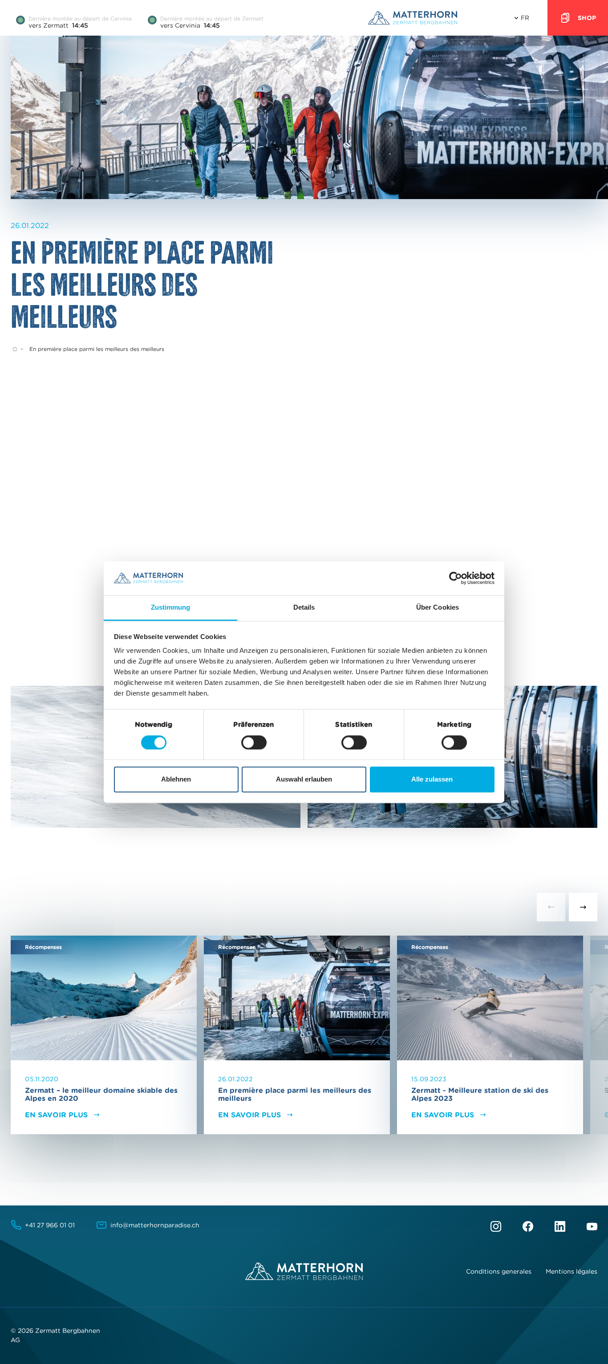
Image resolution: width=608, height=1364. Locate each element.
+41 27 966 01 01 (50, 1225)
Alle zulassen (432, 779)
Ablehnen (176, 779)
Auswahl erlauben (304, 779)
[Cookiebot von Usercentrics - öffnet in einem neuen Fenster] (456, 578)
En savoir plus (56, 1114)
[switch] (254, 742)
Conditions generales (498, 1271)
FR (525, 18)
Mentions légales (571, 1271)
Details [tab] (304, 607)
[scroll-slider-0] (551, 907)
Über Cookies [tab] (437, 607)
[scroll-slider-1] (583, 907)
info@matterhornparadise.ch (154, 1225)
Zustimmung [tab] (171, 607)
